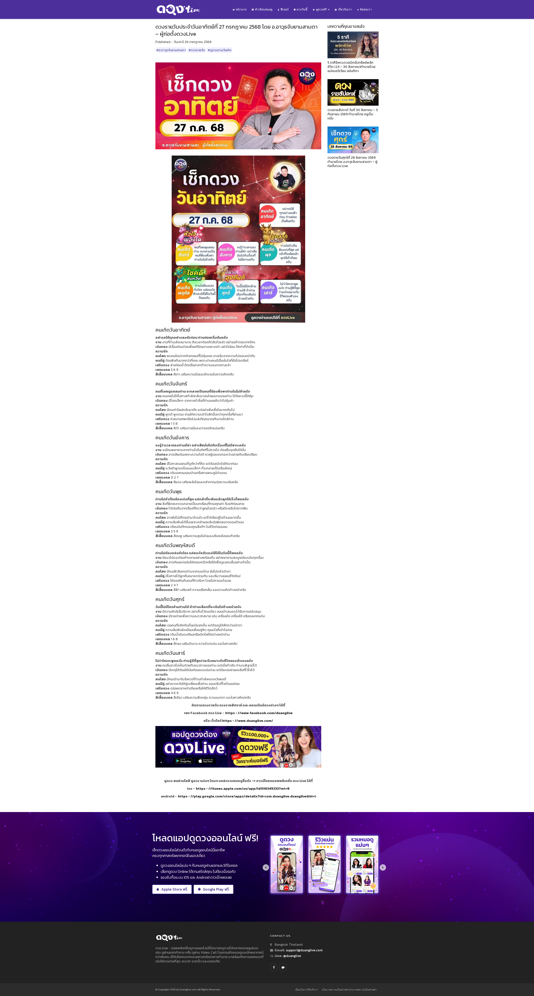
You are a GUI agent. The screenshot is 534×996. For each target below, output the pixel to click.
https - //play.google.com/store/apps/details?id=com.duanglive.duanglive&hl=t (247, 796)
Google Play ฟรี (216, 889)
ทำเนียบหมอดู (263, 9)
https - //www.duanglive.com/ (247, 720)
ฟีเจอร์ (285, 9)
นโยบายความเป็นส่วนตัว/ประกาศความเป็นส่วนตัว (349, 989)
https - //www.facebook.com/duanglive (259, 712)
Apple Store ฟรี (174, 889)
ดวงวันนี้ (302, 9)
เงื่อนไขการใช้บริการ (306, 989)
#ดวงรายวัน (197, 50)
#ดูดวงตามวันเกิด (219, 50)
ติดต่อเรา (366, 9)
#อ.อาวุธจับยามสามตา (171, 50)
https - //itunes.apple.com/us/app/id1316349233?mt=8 (243, 788)
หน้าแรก (241, 9)
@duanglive (291, 955)
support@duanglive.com (304, 950)
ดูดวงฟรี (321, 9)
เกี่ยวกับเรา (345, 9)
